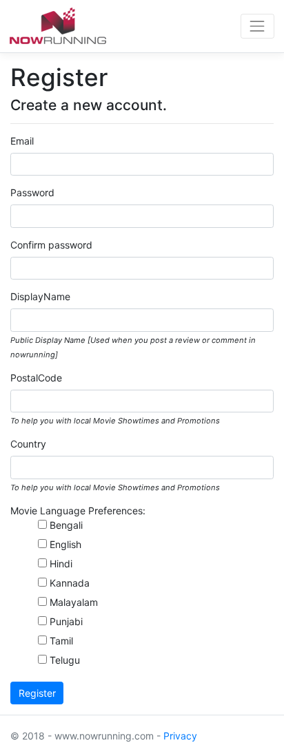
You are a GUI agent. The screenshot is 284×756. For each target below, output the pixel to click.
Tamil (61, 641)
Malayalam (74, 602)
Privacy (180, 736)
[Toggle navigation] (257, 26)
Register (37, 693)
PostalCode (36, 378)
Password (32, 192)
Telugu (65, 660)
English (65, 544)
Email (22, 141)
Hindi (61, 563)
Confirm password (51, 245)
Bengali (66, 525)
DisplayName (40, 296)
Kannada (70, 583)
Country (28, 444)
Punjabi (66, 621)
